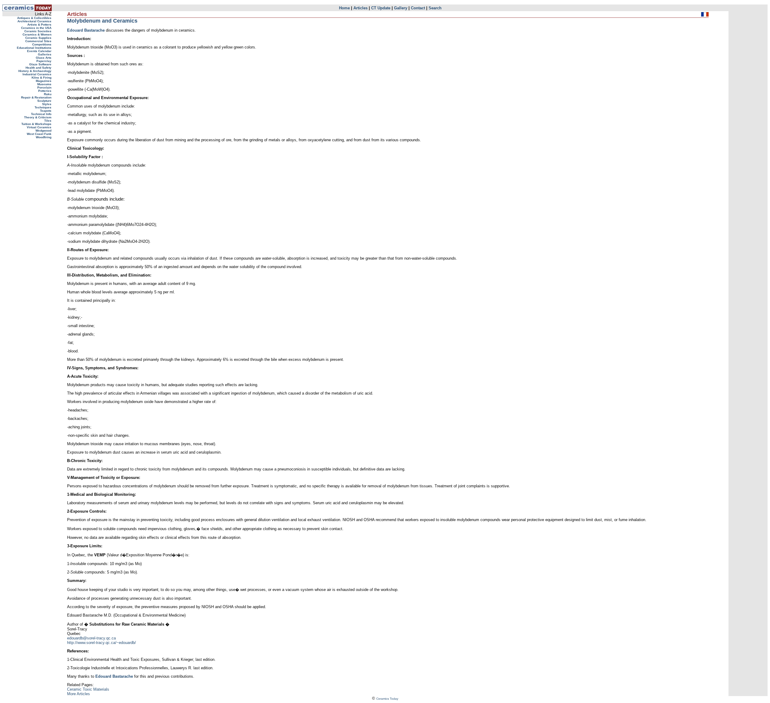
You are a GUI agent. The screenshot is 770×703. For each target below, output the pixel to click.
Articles (360, 8)
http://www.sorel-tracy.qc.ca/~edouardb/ (101, 642)
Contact (418, 8)
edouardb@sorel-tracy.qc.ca (91, 638)
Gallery (400, 8)
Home (344, 8)
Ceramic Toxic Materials (88, 689)
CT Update (380, 8)
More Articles (78, 694)
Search (435, 8)
